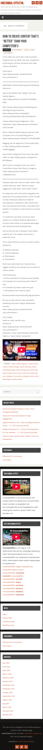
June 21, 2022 (29, 50)
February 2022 (8, 678)
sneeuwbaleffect (13, 573)
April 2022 (6, 670)
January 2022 (8, 681)
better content (16, 364)
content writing (20, 370)
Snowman (18, 50)
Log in (5, 614)
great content (30, 370)
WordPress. (30, 742)
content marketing (25, 367)
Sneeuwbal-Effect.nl (12, 3)
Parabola (20, 742)
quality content (17, 379)
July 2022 (6, 663)
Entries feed (7, 618)
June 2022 (6, 667)
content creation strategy (11, 367)
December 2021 (9, 685)
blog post (24, 364)
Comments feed (9, 621)
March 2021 (7, 707)
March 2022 (7, 674)
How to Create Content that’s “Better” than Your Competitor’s (21, 41)
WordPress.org (8, 625)
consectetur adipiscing (33, 733)
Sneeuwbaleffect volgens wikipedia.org (18, 566)
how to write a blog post (21, 376)
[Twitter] (37, 2)
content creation (33, 364)
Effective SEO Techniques (12, 456)
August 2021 (7, 700)
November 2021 (9, 689)
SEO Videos (8, 53)
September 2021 (9, 696)
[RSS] (40, 2)
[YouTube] (33, 2)
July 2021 (6, 703)
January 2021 (8, 714)
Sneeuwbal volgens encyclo (13, 570)
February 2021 (8, 711)
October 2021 (8, 692)
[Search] (38, 392)
